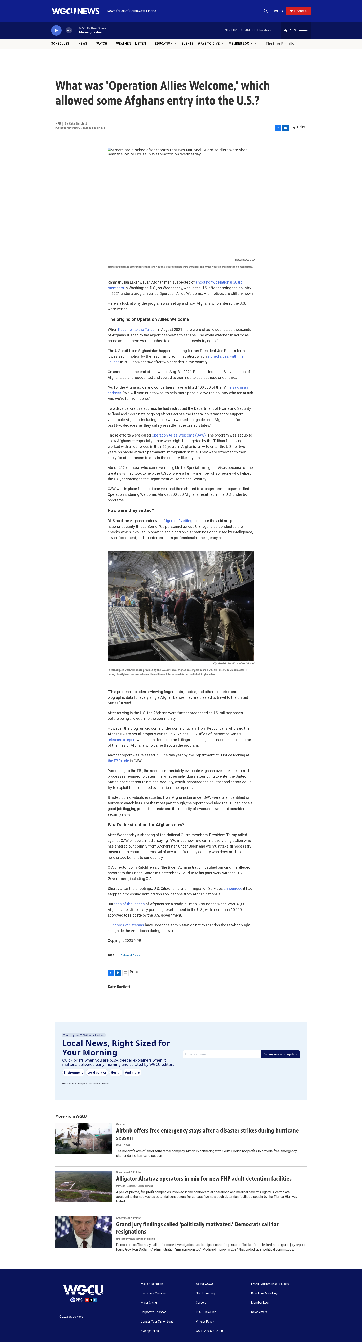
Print (301, 126)
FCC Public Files (206, 1312)
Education (164, 43)
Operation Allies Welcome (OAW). (179, 435)
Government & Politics (128, 1172)
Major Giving (149, 1302)
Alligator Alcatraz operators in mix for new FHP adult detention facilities (204, 1178)
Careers (201, 1302)
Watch (101, 43)
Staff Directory (206, 1293)
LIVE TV (278, 11)
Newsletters (259, 1312)
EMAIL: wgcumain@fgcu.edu (270, 1283)
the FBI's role (118, 761)
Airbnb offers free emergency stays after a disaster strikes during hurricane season (207, 1134)
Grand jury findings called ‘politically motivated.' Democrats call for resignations (197, 1227)
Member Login (241, 43)
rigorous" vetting (178, 521)
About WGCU (204, 1283)
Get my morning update (280, 1054)
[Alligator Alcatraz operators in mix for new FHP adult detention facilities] (83, 1186)
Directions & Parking (264, 1293)
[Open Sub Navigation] (72, 43)
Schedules (60, 43)
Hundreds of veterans (126, 925)
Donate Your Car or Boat (157, 1321)
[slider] (75, 30)
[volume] (68, 30)
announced (233, 888)
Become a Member (153, 1293)
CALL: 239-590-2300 (209, 1331)
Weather (123, 43)
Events (188, 43)
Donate (300, 11)
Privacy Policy (205, 1321)
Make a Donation (152, 1283)
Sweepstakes (150, 1331)
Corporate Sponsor (153, 1312)
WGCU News (123, 1145)
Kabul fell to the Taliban (137, 329)
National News (130, 955)
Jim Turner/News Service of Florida (135, 1239)
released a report (122, 739)
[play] (56, 30)
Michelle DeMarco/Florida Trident (134, 1186)
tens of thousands (129, 904)
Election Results (280, 43)
